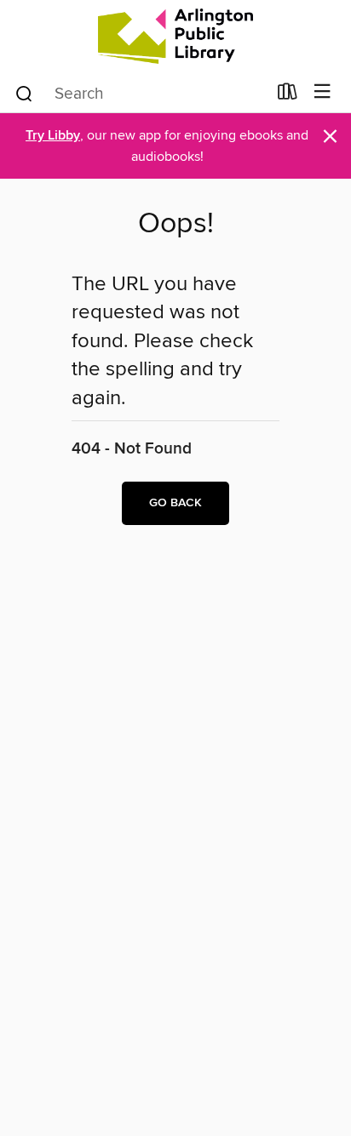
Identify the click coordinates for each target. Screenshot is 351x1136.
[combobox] (140, 93)
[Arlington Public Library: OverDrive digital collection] (175, 36)
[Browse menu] (322, 92)
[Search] (24, 92)
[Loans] (287, 95)
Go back (175, 503)
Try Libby (53, 136)
